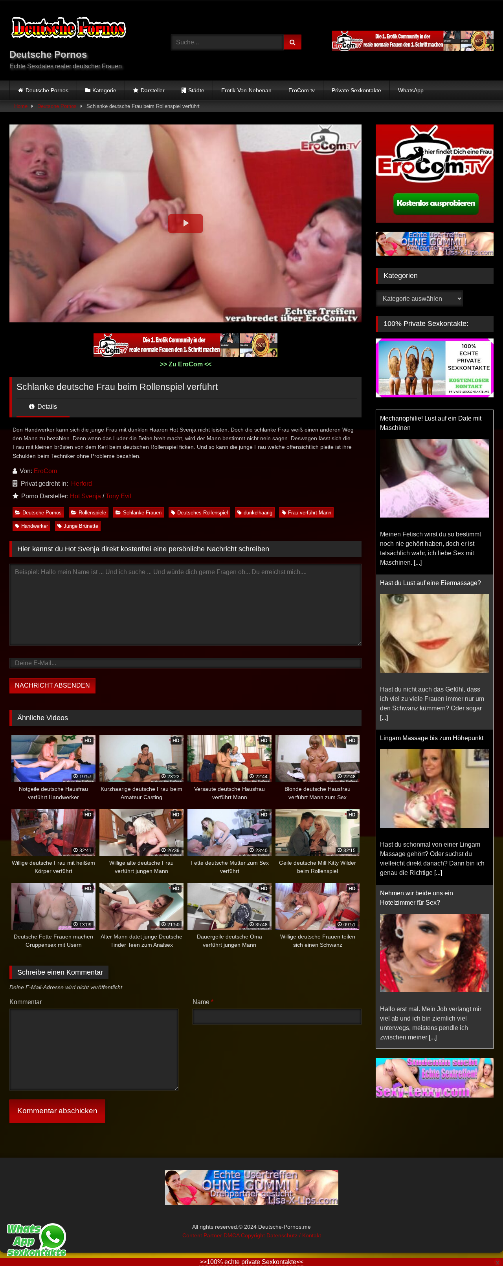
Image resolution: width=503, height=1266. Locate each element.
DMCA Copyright (245, 1235)
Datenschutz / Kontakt (293, 1235)
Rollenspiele (92, 513)
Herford (81, 483)
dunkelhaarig (258, 513)
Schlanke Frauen (142, 513)
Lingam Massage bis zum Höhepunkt (431, 738)
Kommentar (25, 1002)
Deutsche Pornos (47, 90)
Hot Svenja (85, 496)
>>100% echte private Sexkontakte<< (251, 1262)
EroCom (45, 471)
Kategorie (104, 90)
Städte (196, 90)
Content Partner (203, 1235)
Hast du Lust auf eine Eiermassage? (430, 583)
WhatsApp (411, 90)
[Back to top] (478, 1242)
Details (46, 406)
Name (203, 1002)
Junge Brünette (81, 526)
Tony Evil (118, 496)
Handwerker (34, 526)
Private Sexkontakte (356, 90)
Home (21, 106)
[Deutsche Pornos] (68, 29)
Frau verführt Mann (309, 513)
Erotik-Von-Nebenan (246, 90)
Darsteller (153, 90)
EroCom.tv (301, 90)
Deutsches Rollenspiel (202, 513)
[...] (418, 562)
